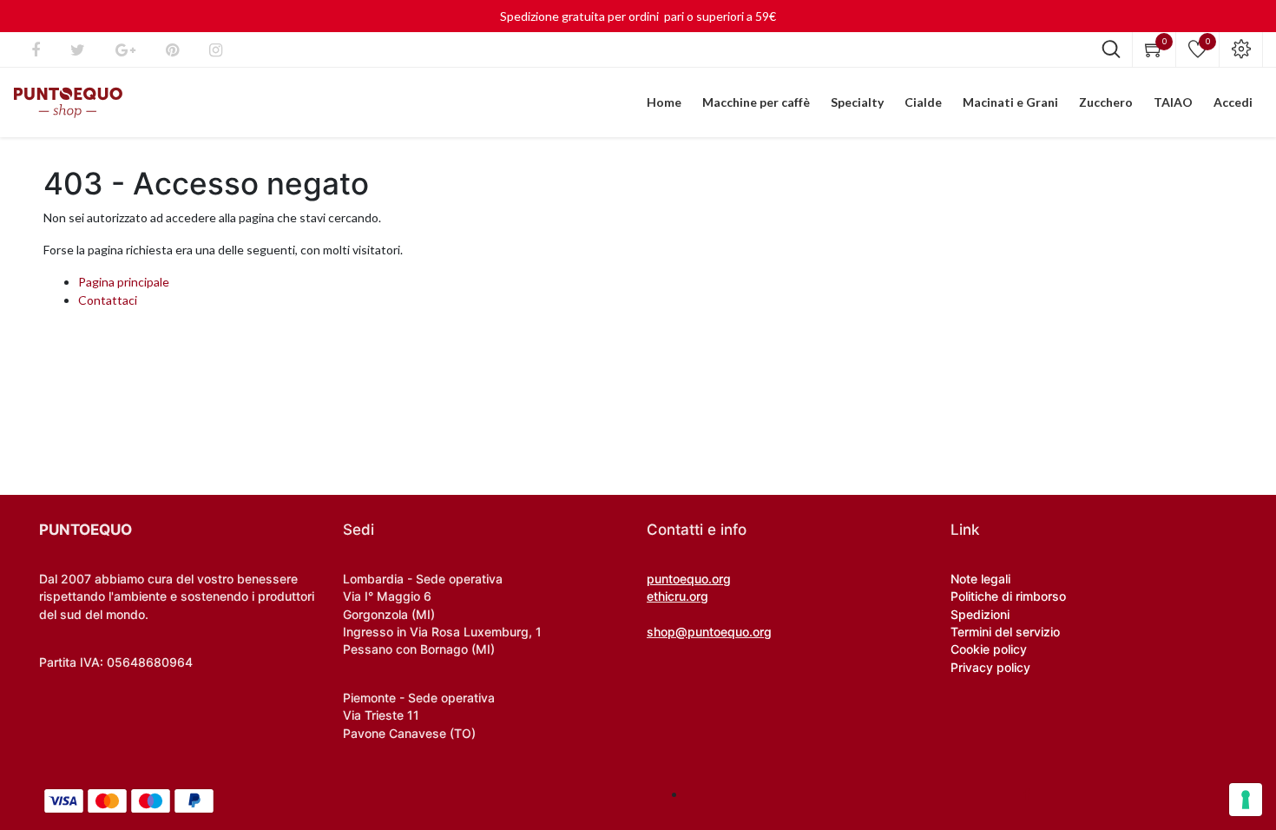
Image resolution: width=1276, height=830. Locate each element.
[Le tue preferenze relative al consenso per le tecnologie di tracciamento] (1245, 799)
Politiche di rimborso (1008, 596)
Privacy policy (990, 667)
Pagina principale (123, 281)
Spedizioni (980, 614)
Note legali (980, 578)
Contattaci (107, 300)
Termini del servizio (1005, 631)
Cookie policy (988, 649)
